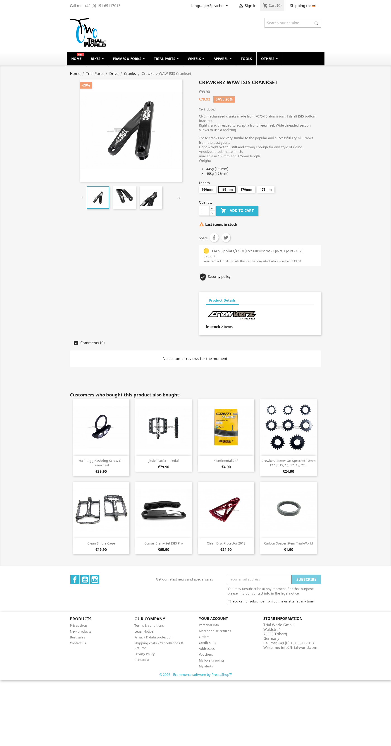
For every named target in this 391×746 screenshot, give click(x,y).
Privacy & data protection (153, 637)
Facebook (74, 579)
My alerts (206, 666)
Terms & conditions (149, 625)
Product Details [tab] (222, 300)
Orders (204, 637)
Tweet (225, 237)
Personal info (209, 625)
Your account (213, 618)
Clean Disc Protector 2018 (226, 543)
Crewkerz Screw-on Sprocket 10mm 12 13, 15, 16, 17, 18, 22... (289, 462)
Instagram (94, 579)
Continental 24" (226, 460)
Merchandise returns (215, 631)
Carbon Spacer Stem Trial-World (288, 543)
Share (214, 237)
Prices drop (78, 625)
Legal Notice (143, 631)
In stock (213, 326)
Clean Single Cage (101, 543)
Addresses (207, 648)
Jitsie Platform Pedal (163, 460)
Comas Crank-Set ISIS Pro (163, 543)
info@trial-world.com (299, 647)
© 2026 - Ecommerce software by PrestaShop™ (195, 674)
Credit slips (207, 642)
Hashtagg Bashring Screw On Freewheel (101, 462)
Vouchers (206, 654)
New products (80, 631)
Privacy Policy (144, 654)
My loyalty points (211, 660)
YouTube (84, 579)
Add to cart (237, 210)
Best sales (77, 637)
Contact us (78, 643)
